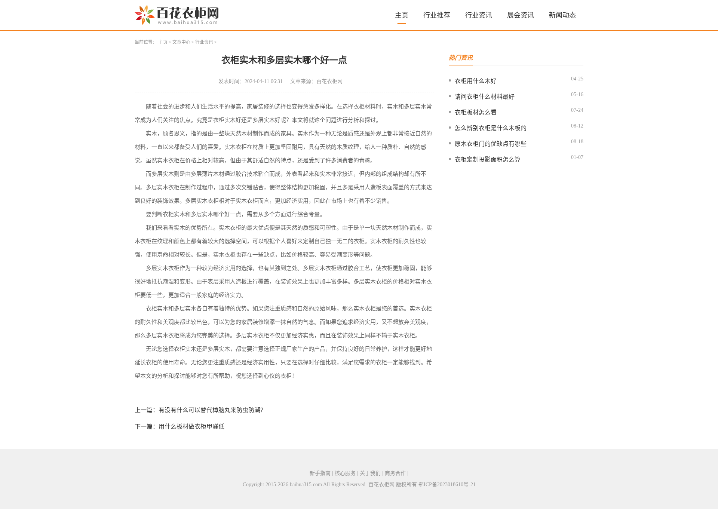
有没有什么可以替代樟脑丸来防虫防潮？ (212, 410)
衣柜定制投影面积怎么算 (488, 159)
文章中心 (181, 42)
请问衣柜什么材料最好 (485, 96)
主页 (401, 15)
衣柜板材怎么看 (476, 112)
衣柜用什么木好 (476, 81)
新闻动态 (562, 15)
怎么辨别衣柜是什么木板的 (491, 128)
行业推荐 (436, 15)
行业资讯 (478, 15)
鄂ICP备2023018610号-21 (447, 484)
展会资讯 (520, 15)
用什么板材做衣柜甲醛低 (191, 426)
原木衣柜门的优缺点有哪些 (491, 144)
